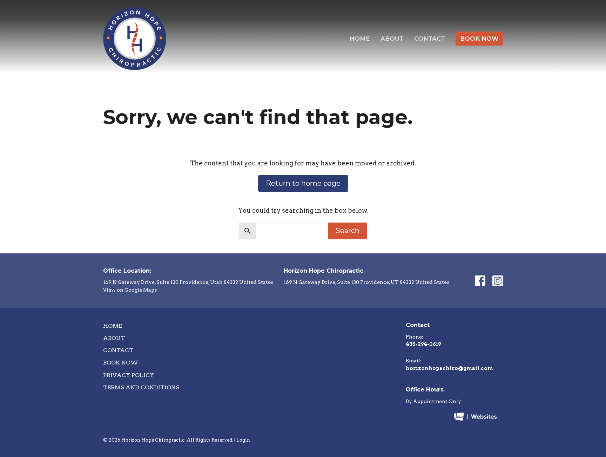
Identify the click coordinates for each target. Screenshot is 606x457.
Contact (429, 38)
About (392, 38)
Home (360, 38)
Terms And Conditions (141, 387)
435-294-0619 (423, 344)
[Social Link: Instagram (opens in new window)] (497, 280)
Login (243, 440)
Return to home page (303, 183)
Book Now (479, 38)
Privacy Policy (128, 375)
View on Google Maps (130, 290)
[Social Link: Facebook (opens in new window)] (480, 280)
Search (347, 230)
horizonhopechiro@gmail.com (449, 368)
